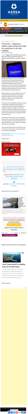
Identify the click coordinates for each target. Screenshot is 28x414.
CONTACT (10, 20)
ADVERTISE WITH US (16, 20)
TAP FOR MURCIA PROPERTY (14, 35)
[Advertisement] (14, 347)
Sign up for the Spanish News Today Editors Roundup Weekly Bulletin (13, 167)
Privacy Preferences (14, 410)
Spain (3, 55)
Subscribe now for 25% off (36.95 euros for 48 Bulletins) (15, 176)
